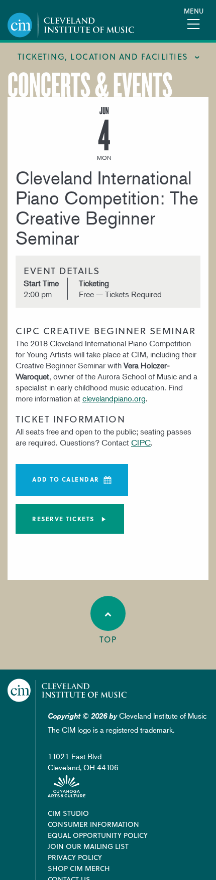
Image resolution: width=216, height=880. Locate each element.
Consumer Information (93, 824)
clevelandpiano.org (114, 398)
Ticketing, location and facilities (103, 56)
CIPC (141, 442)
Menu (193, 11)
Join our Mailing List (88, 846)
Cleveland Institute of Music (67, 690)
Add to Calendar (65, 479)
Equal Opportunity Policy (98, 835)
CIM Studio (68, 813)
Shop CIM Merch (79, 868)
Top (108, 639)
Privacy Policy (75, 857)
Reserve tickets (63, 518)
